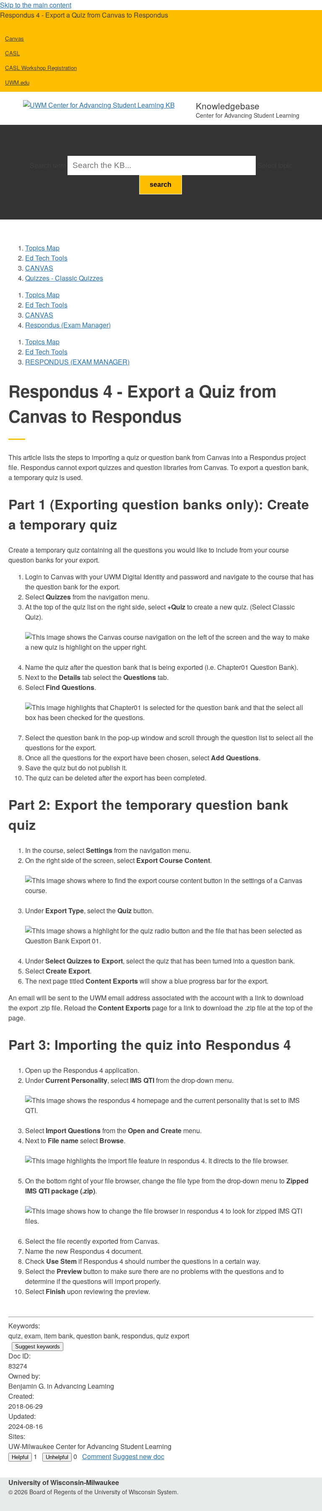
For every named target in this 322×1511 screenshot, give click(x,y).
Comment (96, 1456)
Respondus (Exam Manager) (68, 325)
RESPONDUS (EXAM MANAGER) (77, 362)
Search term (48, 165)
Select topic (274, 165)
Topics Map (42, 248)
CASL (12, 53)
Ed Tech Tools (46, 258)
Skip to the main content (35, 5)
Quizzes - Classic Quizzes (64, 278)
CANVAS (39, 268)
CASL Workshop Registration (41, 68)
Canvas (14, 38)
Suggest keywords (37, 1346)
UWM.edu (17, 82)
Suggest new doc (138, 1456)
